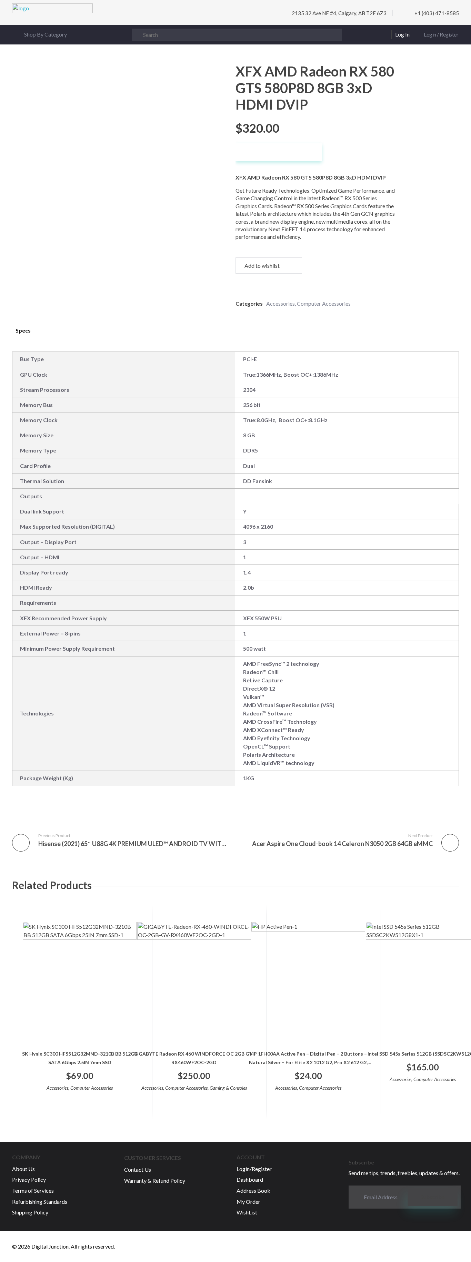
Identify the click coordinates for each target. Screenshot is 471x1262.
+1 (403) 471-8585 (436, 13)
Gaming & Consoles (228, 1088)
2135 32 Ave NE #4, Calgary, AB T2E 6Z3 (339, 13)
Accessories (280, 303)
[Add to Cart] (80, 1101)
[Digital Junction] (52, 14)
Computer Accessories (324, 303)
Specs (23, 330)
